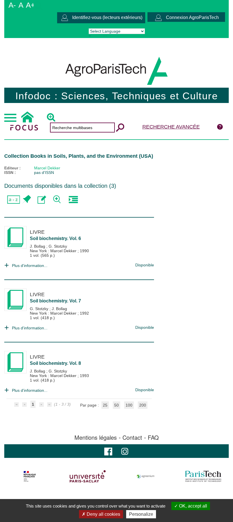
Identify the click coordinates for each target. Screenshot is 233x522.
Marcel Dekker (47, 168)
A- (12, 5)
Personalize (141, 514)
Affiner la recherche (57, 200)
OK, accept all (192, 506)
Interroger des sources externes (73, 200)
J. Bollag (38, 246)
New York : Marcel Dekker (54, 251)
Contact (132, 437)
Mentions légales (95, 437)
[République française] (29, 476)
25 (105, 405)
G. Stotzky (58, 246)
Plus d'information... (29, 265)
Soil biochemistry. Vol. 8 (55, 363)
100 (129, 405)
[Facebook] (108, 451)
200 (142, 405)
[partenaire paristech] (203, 476)
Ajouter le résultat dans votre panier (26, 200)
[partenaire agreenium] (145, 476)
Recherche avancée (171, 127)
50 (116, 405)
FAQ (153, 437)
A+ (30, 5)
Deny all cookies (103, 514)
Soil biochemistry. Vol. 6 (55, 238)
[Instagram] (124, 451)
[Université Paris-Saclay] (87, 476)
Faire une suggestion (42, 200)
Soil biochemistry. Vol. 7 (55, 300)
